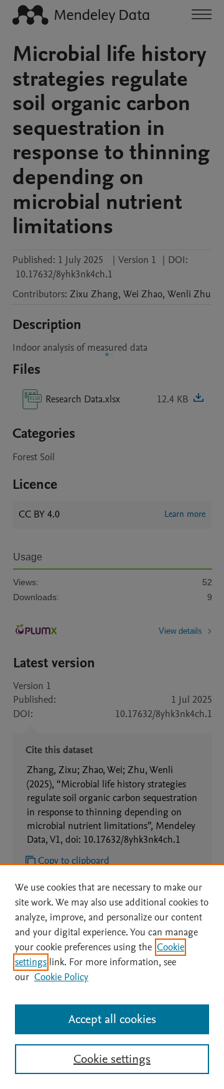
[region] (112, 976)
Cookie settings (112, 1059)
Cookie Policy (61, 977)
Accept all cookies (112, 1019)
